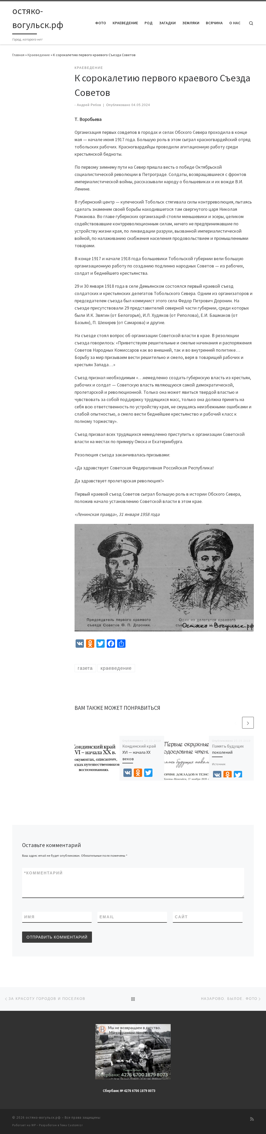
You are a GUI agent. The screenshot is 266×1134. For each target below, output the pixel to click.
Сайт (181, 917)
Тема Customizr (71, 1125)
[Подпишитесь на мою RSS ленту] (252, 1119)
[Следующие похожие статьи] (248, 723)
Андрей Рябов (89, 105)
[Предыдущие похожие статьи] (235, 723)
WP (33, 1125)
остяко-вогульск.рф (43, 1117)
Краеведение (39, 55)
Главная (18, 55)
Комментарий (43, 873)
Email (106, 917)
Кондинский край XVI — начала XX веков (139, 752)
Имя (29, 917)
